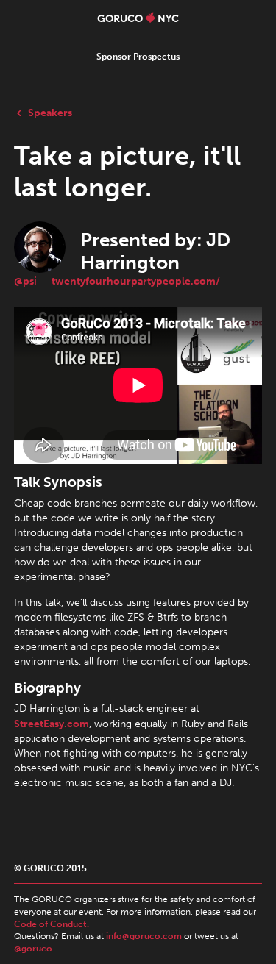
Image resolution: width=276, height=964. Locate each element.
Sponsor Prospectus (138, 56)
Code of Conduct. (51, 924)
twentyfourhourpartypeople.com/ (136, 281)
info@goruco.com (144, 936)
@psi (25, 281)
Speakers (50, 112)
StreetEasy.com (51, 723)
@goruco (33, 948)
